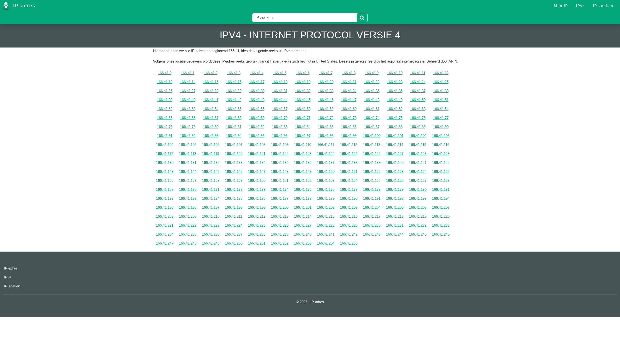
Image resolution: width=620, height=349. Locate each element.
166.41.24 (418, 82)
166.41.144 (187, 171)
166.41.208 (164, 216)
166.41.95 (256, 136)
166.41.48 (372, 100)
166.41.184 (210, 198)
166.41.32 (302, 91)
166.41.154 (417, 171)
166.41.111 (325, 145)
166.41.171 (210, 189)
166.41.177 (348, 189)
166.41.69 (256, 118)
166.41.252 (279, 243)
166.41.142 (441, 162)
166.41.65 (164, 118)
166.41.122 (279, 153)
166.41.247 (164, 243)
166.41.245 (417, 234)
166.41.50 (418, 100)
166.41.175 (302, 189)
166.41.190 (348, 198)
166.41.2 (210, 73)
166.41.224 (233, 225)
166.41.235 (187, 234)
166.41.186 (256, 198)
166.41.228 (325, 225)
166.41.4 (257, 73)
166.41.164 (348, 180)
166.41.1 (187, 73)
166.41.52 (164, 109)
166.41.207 (441, 207)
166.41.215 (325, 216)
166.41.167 (417, 180)
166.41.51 (441, 100)
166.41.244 (394, 234)
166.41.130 (164, 162)
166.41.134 (256, 162)
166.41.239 (279, 234)
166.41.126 (371, 153)
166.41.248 (187, 243)
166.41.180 (417, 189)
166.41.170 (187, 189)
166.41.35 (372, 91)
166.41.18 (279, 82)
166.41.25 (441, 82)
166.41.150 (325, 171)
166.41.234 (164, 234)
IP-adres (23, 5)
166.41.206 (417, 207)
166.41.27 (187, 91)
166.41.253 (302, 243)
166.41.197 (210, 207)
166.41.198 (233, 207)
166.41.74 (372, 118)
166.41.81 (233, 127)
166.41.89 (418, 127)
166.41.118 (187, 153)
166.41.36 (395, 91)
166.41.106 (210, 145)
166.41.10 (395, 73)
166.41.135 (279, 162)
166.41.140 (394, 162)
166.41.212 (256, 216)
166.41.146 (233, 171)
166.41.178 (371, 189)
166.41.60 (348, 109)
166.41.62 (395, 109)
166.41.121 (256, 153)
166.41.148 (279, 171)
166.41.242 (348, 234)
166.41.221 (164, 225)
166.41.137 (325, 162)
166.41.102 (417, 136)
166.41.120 (233, 153)
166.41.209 (187, 216)
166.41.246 (441, 234)
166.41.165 (371, 180)
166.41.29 (233, 91)
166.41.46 (325, 100)
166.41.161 (279, 180)
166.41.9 (372, 73)
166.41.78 (164, 127)
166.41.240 (302, 234)
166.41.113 (371, 145)
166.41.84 (302, 127)
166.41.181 (441, 189)
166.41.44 (279, 100)
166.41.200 (279, 207)
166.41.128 (417, 153)
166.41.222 (187, 225)
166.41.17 (256, 82)
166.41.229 (348, 225)
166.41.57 (279, 109)
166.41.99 (348, 136)
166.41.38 (441, 91)
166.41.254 (325, 243)
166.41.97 (302, 136)
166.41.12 (441, 73)
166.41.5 (280, 73)
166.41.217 (371, 216)
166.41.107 (233, 145)
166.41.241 (325, 234)
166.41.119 (210, 153)
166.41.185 (233, 198)
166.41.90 (441, 127)
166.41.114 (394, 145)
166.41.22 (372, 82)
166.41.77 (441, 118)
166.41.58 (302, 109)
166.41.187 (279, 198)
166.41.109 (279, 145)
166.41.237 (233, 234)
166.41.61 (372, 109)
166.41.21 (348, 82)
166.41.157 (187, 180)
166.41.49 (395, 100)
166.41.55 (233, 109)
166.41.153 (394, 171)
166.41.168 (441, 180)
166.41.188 (302, 198)
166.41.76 (418, 118)
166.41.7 (326, 73)
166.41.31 (279, 91)
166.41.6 (303, 73)
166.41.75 (395, 118)
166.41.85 (325, 127)
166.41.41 (210, 100)
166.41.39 (164, 100)
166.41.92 (187, 136)
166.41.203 (348, 207)
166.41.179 (394, 189)
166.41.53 (187, 109)
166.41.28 (210, 91)
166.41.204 (371, 207)
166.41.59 (325, 109)
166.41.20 (325, 82)
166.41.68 (233, 118)
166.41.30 (256, 91)
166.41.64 (441, 109)
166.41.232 (417, 225)
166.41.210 (210, 216)
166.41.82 (256, 127)
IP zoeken (603, 6)
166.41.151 (348, 171)
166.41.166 (394, 180)
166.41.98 (325, 136)
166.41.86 (348, 127)
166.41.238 (256, 234)
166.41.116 (440, 145)
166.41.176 (325, 189)
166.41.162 (302, 180)
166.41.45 (302, 100)
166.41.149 (302, 171)
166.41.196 (187, 207)
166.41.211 (233, 216)
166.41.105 (187, 145)
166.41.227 (302, 225)
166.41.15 (210, 82)
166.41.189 (325, 198)
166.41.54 (210, 109)
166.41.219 (417, 216)
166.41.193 (417, 198)
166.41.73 (348, 118)
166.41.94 (233, 136)
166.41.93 (210, 136)
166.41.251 (256, 243)
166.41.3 (233, 73)
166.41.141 (417, 162)
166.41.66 (187, 118)
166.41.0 (164, 73)
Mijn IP (561, 6)
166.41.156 (164, 180)
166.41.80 (210, 127)
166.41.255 (348, 243)
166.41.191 (371, 198)
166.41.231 (394, 225)
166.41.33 (325, 91)
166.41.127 (394, 153)
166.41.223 (210, 225)
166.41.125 (348, 153)
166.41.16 (233, 82)
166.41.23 (395, 82)
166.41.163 (325, 180)
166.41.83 (279, 127)
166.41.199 (256, 207)
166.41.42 (233, 100)
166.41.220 (441, 216)
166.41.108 (256, 145)
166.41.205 (394, 207)
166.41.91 (164, 136)
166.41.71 (302, 118)
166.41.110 (302, 145)
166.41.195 (164, 207)
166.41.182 (164, 198)
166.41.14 (187, 82)
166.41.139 (371, 162)
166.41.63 (418, 109)
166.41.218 (394, 216)
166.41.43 (256, 100)
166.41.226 (279, 225)
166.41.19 (302, 82)
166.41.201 (302, 207)
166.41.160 (256, 180)
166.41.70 (279, 118)
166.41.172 (233, 189)
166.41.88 (395, 127)
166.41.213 (279, 216)
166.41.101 (394, 136)
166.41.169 (164, 189)
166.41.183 (187, 198)
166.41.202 (325, 207)
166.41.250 (233, 243)
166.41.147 (256, 171)
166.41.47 (348, 100)
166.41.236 (210, 234)
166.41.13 (164, 82)
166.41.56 (256, 109)
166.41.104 (164, 145)
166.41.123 (302, 153)
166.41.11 (417, 73)
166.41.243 (371, 234)
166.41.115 (417, 145)
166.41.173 (256, 189)
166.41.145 (210, 171)
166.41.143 (164, 171)
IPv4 (580, 6)
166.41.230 (371, 225)
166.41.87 (372, 127)
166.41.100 (371, 136)
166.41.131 (187, 162)
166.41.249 (210, 243)
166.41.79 (187, 127)
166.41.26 (164, 91)
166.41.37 (418, 91)
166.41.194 (441, 198)
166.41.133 (233, 162)
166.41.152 (371, 171)
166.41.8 (349, 73)
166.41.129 (441, 153)
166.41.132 (210, 162)
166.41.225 (256, 225)
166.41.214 (302, 216)
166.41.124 (325, 153)
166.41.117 (164, 153)
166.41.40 (187, 100)
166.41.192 (394, 198)
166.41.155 (441, 171)
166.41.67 (210, 118)
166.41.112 (348, 145)
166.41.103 (441, 136)
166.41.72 (325, 118)
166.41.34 (348, 91)
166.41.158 (210, 180)
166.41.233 (441, 225)
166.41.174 (279, 189)
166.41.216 (348, 216)
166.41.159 (233, 180)
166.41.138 (348, 162)
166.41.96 (279, 136)
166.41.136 (302, 162)
